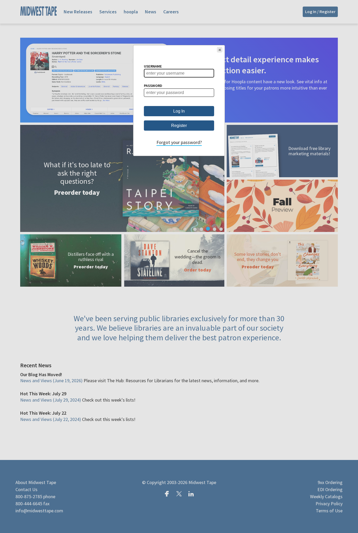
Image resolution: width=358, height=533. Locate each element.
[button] (219, 49)
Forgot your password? (179, 142)
